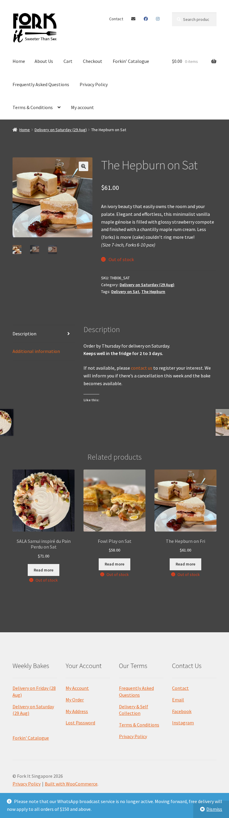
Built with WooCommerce (71, 784)
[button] (83, 166)
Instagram (157, 19)
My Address (77, 711)
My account (82, 107)
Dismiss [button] (214, 809)
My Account (77, 688)
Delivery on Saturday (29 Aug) (61, 129)
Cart (68, 61)
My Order (75, 700)
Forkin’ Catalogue (131, 61)
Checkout (92, 61)
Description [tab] (24, 334)
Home (19, 61)
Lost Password (80, 723)
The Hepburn (153, 291)
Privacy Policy (94, 84)
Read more (43, 570)
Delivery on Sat (125, 291)
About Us (44, 61)
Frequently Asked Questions (41, 84)
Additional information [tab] (36, 351)
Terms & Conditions (33, 107)
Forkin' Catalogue (31, 738)
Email (133, 19)
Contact (116, 18)
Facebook (146, 19)
